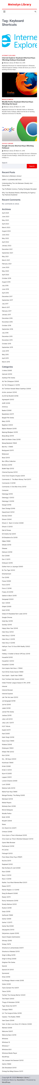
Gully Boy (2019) (7, 621)
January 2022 (6, 245)
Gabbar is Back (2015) (9, 595)
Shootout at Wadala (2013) (11, 951)
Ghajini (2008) (6, 606)
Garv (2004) (6, 603)
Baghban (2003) (7, 425)
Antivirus (5, 407)
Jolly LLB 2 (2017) (8, 723)
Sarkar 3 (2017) (7, 922)
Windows (5, 1038)
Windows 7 (5, 1046)
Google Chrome (7, 143)
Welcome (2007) (7, 1031)
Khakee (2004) (7, 744)
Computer (5, 490)
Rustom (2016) (7, 908)
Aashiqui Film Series (8, 378)
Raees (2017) (6, 886)
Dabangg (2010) (7, 494)
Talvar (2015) (6, 991)
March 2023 (6, 227)
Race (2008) (6, 871)
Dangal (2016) (6, 505)
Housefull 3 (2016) (8, 664)
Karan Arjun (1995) (8, 741)
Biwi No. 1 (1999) (7, 447)
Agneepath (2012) (8, 399)
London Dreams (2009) (9, 781)
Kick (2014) (6, 755)
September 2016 (7, 329)
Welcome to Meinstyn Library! (12, 176)
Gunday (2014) (7, 624)
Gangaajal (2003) (8, 599)
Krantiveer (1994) (7, 762)
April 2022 (5, 242)
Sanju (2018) (6, 911)
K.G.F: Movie (6, 726)
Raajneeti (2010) (7, 864)
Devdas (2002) (7, 516)
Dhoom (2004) (7, 519)
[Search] (35, 11)
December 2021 (7, 249)
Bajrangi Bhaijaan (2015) (10, 432)
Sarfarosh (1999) (7, 915)
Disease (4, 548)
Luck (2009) (6, 784)
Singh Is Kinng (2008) (9, 959)
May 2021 (5, 256)
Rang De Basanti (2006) (10, 893)
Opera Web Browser (8, 842)
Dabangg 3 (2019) (8, 501)
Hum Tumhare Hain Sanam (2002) (13, 679)
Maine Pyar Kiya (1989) (9, 791)
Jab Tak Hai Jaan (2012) (10, 697)
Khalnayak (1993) (8, 748)
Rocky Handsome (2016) (10, 900)
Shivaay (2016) (7, 940)
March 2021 (6, 260)
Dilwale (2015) (6, 545)
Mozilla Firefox (7, 99)
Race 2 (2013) (6, 875)
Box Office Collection (9, 461)
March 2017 (6, 307)
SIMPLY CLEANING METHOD (11, 179)
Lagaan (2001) (7, 777)
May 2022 (5, 238)
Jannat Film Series (8, 712)
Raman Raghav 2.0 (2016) (10, 890)
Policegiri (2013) (7, 853)
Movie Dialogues (7, 810)
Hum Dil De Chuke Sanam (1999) (12, 672)
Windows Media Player (9, 1053)
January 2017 (6, 314)
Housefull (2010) (7, 657)
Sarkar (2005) (6, 919)
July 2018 (5, 285)
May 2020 (5, 271)
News (4, 824)
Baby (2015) (6, 421)
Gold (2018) (6, 610)
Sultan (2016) (6, 984)
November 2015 (7, 340)
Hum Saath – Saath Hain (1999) (12, 675)
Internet (4, 686)
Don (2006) (6, 555)
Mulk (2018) (6, 817)
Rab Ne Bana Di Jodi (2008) (11, 868)
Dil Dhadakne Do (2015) (10, 537)
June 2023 (5, 216)
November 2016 (7, 322)
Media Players (6, 802)
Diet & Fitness (6, 530)
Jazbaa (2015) (7, 715)
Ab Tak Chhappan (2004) (10, 381)
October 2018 (6, 278)
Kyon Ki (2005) (7, 773)
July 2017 (5, 304)
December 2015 (7, 336)
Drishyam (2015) (7, 563)
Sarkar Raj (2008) (8, 926)
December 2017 (7, 296)
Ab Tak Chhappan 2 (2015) (11, 385)
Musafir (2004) (7, 821)
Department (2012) (8, 512)
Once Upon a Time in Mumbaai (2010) (14, 835)
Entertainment (6, 574)
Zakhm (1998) (6, 1064)
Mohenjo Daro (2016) (9, 806)
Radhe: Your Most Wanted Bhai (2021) (14, 882)
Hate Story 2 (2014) (8, 635)
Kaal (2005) (6, 733)
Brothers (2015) (7, 465)
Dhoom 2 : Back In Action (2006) (13, 523)
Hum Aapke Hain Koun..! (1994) (12, 668)
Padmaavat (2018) (8, 846)
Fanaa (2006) (6, 581)
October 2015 (6, 343)
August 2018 (6, 282)
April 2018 (5, 293)
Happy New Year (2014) (10, 628)
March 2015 (6, 362)
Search (4, 163)
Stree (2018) (6, 977)
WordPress (5, 1057)
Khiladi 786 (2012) (8, 752)
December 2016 (7, 318)
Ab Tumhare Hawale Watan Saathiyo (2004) (16, 388)
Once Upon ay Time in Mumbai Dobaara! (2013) (17, 839)
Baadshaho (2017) (8, 414)
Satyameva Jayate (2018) (10, 933)
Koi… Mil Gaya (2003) (9, 759)
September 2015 (7, 347)
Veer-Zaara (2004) (8, 1020)
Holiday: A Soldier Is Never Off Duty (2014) (16, 654)
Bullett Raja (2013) (8, 468)
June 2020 (5, 267)
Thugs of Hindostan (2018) (11, 1002)
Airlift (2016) (6, 403)
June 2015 (5, 351)
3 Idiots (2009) (7, 370)
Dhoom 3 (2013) (7, 526)
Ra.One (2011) (6, 860)
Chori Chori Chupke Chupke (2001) (13, 476)
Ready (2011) (6, 897)
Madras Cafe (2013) (8, 788)
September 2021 (7, 253)
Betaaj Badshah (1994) (9, 443)
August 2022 (6, 231)
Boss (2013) (6, 457)
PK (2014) (5, 850)
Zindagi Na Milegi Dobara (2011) (12, 1071)
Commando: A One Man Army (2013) (14, 486)
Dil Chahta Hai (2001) (9, 534)
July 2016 (5, 333)
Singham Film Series (8, 962)
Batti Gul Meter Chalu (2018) (11, 439)
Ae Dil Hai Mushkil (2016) (10, 396)
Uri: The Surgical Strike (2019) (12, 1013)
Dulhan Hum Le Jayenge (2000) (12, 566)
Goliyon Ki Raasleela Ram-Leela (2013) (14, 614)
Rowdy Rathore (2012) (9, 904)
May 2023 (5, 220)
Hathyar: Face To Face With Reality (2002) (16, 646)
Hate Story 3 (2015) (8, 639)
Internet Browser (7, 690)
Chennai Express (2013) (10, 472)
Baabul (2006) (7, 410)
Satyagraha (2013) (8, 929)
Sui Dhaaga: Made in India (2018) (13, 980)
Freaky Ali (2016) (7, 592)
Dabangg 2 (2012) (8, 497)
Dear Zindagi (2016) (8, 508)
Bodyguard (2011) (8, 450)
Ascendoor (21, 1080)
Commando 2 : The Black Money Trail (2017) (16, 479)
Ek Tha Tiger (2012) (8, 570)
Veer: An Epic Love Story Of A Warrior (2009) (17, 1024)
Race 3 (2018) (6, 879)
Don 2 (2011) (6, 559)
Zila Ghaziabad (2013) (9, 1067)
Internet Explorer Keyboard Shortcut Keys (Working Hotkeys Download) (18, 59)
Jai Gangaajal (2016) (9, 701)
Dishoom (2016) (7, 552)
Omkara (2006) (7, 831)
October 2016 (6, 325)
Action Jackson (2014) (9, 392)
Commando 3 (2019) (9, 483)
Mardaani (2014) (7, 799)
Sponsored (5, 973)
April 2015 (5, 358)
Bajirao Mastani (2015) (9, 428)
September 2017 (7, 300)
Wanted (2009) (7, 1028)
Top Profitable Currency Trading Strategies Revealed (19, 189)
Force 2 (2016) (7, 588)
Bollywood (5, 454)
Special (4, 966)
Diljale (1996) (6, 541)
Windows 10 (6, 1042)
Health (4, 650)
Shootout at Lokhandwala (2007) (13, 948)
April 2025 (5, 213)
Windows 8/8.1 (7, 1049)
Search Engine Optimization (11, 937)
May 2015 (5, 354)
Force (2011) (6, 585)
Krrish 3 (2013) (7, 770)
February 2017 (6, 311)
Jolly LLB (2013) (7, 719)
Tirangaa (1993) (7, 1009)
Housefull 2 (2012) (8, 661)
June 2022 (5, 235)
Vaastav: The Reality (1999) (11, 1017)
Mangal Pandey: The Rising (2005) (13, 795)
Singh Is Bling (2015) (8, 955)
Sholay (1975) (6, 944)
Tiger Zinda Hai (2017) (9, 1006)
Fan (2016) (5, 577)
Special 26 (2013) (8, 969)
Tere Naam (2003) (8, 998)
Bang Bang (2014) (8, 436)
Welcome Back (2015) (9, 1035)
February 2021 (7, 264)
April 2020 (5, 274)
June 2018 (5, 289)
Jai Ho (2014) (6, 704)
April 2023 (5, 224)
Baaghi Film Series (8, 417)
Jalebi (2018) (6, 708)
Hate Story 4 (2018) (8, 643)
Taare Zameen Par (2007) (10, 988)
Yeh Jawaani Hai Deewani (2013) (13, 1060)
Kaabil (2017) (6, 730)
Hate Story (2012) (8, 632)
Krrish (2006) (6, 766)
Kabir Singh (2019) (8, 737)
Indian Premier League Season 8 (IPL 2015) (16, 683)
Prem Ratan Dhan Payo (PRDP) (12, 857)
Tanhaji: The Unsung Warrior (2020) (13, 995)
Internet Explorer (8, 55)
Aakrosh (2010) (7, 374)
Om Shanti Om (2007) (9, 828)
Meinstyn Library (19, 4)
